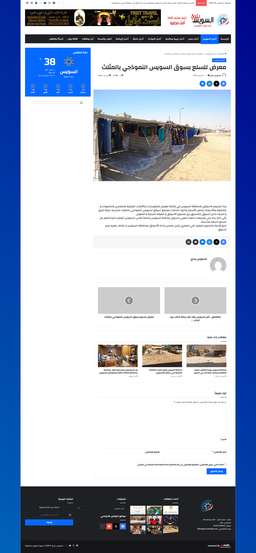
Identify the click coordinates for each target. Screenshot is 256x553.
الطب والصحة (105, 38)
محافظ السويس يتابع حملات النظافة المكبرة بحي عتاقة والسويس (165, 371)
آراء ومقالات (87, 38)
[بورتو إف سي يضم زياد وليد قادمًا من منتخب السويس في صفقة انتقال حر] (154, 520)
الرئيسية (225, 38)
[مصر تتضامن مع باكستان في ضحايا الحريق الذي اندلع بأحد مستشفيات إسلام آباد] (137, 510)
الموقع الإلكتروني (152, 452)
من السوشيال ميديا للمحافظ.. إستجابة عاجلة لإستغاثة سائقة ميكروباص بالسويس (118, 371)
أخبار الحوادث (154, 38)
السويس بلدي (215, 75)
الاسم (223, 439)
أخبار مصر (193, 38)
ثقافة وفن (72, 38)
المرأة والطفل (56, 38)
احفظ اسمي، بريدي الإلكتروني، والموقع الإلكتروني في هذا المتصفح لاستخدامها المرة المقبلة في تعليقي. (180, 464)
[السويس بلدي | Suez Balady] (198, 20)
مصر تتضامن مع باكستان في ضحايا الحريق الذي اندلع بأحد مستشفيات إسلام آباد (162, 3)
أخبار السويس (209, 38)
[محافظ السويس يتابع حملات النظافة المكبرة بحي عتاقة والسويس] (162, 356)
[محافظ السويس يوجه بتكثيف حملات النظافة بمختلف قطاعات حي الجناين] (206, 356)
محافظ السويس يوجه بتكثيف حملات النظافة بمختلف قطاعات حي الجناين (210, 371)
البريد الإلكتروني (219, 452)
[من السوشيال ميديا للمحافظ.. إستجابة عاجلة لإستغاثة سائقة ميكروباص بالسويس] (118, 356)
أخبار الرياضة (122, 38)
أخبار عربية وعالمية (174, 38)
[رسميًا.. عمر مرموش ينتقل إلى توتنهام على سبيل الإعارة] (170, 520)
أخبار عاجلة (138, 38)
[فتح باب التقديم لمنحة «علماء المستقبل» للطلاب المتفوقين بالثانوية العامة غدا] (170, 510)
